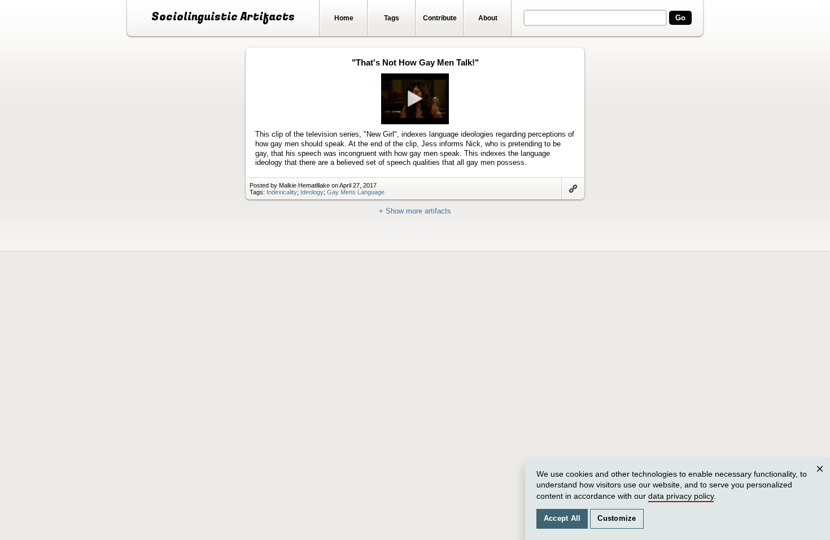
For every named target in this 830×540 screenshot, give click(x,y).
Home (343, 18)
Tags (391, 18)
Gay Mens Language (356, 192)
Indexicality (282, 192)
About (487, 18)
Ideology (312, 192)
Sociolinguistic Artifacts (223, 17)
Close (821, 480)
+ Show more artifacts (415, 211)
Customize (616, 518)
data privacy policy (681, 495)
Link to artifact (573, 189)
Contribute (440, 18)
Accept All (562, 518)
